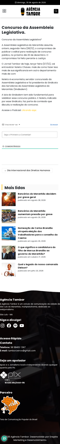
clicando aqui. (29, 110)
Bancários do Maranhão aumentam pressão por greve (35, 212)
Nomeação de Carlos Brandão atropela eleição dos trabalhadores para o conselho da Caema (37, 233)
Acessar (54, 124)
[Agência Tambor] (30, 11)
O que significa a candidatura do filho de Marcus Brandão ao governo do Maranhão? (37, 250)
